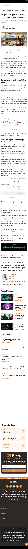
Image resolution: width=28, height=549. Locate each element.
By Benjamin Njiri (18, 319)
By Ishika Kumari (5, 378)
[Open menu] (2, 6)
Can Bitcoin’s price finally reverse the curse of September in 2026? (13, 376)
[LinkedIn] (13, 278)
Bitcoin (3, 373)
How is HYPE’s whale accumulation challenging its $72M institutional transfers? (13, 340)
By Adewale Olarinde (19, 329)
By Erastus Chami (18, 300)
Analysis (16, 303)
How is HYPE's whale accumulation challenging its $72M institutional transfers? (21, 297)
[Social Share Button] (26, 544)
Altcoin (16, 294)
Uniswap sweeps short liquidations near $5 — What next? (20, 307)
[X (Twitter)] (10, 278)
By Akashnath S (18, 310)
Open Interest (4, 207)
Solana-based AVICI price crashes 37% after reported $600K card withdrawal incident (20, 326)
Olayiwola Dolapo (10, 28)
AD (26, 0)
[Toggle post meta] (25, 27)
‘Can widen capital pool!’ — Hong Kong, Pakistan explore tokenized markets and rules (20, 317)
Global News (17, 313)
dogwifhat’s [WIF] (5, 61)
